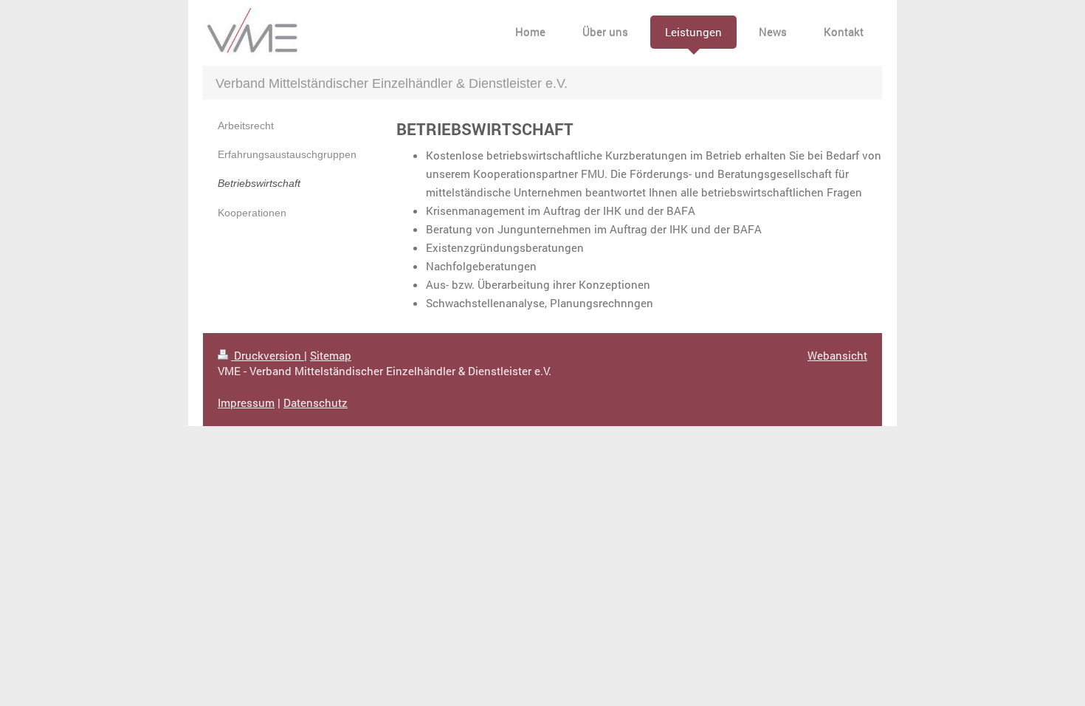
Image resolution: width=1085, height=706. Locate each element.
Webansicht (837, 355)
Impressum (246, 402)
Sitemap (330, 355)
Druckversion (267, 355)
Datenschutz (315, 402)
